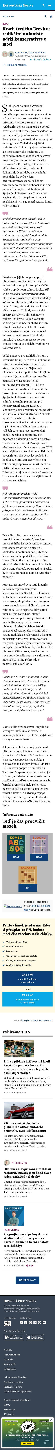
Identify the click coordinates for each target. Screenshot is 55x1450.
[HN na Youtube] (44, 1322)
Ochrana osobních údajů (15, 1377)
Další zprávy (27, 1280)
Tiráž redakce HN (12, 1355)
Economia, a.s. (23, 1306)
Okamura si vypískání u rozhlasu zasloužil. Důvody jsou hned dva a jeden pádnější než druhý (27, 1173)
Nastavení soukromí (13, 1387)
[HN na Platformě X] (21, 1322)
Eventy (7, 1405)
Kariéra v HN (10, 1364)
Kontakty (8, 1350)
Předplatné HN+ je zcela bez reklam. (37, 1020)
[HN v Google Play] (14, 1337)
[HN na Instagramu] (30, 1322)
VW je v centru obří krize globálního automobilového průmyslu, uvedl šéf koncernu (25, 1127)
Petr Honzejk (19, 1163)
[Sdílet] (45, 16)
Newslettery (9, 1410)
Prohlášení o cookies (13, 1382)
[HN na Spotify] (39, 1322)
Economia (8, 1360)
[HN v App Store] (35, 1337)
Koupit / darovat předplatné (17, 1400)
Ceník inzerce (10, 1369)
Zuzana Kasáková (37, 52)
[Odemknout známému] (51, 16)
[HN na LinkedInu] (35, 1322)
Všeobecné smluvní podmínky (17, 1392)
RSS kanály (9, 1414)
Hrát (16, 857)
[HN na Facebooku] (25, 1322)
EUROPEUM (21, 52)
